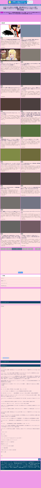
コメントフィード (4, 283)
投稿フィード (3, 280)
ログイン (2, 278)
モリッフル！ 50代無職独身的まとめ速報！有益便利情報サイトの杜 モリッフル (15, 423)
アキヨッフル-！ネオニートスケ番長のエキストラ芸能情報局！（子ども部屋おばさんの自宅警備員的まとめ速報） (20, 418)
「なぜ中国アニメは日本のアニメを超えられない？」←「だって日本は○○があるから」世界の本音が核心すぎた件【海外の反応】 (30, 236)
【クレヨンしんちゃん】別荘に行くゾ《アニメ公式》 (30, 139)
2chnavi (2, 306)
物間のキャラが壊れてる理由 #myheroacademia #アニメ (10, 87)
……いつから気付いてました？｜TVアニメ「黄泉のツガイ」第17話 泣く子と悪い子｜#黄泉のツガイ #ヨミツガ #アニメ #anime (30, 88)
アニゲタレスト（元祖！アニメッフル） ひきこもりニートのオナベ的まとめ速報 (15, 403)
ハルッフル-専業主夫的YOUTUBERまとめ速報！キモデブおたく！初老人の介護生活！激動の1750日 (18, 401)
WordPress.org (3, 285)
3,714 (38, 248)
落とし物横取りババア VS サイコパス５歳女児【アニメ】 (10, 211)
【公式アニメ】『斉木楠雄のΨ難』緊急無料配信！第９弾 (10, 39)
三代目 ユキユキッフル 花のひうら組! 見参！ (9, 449)
